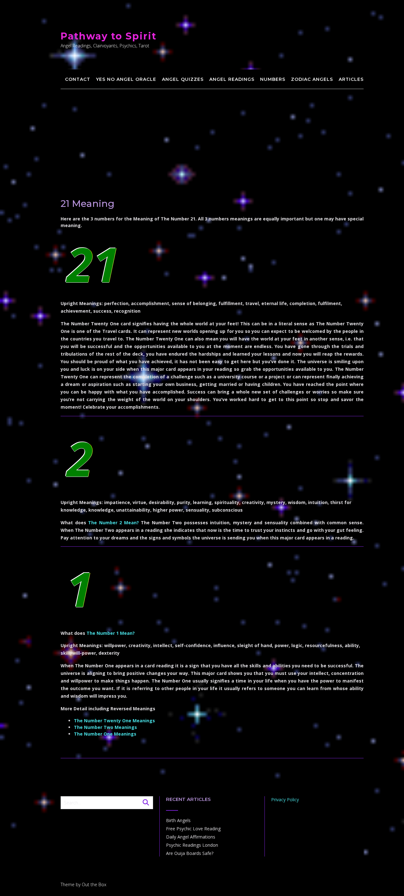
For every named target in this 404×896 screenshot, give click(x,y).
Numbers (272, 79)
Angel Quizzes (183, 79)
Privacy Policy (285, 800)
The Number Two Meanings (105, 727)
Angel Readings (231, 79)
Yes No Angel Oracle (126, 79)
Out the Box (94, 884)
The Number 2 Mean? (113, 523)
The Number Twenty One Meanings (114, 721)
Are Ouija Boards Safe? (189, 853)
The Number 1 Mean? (110, 633)
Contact (77, 79)
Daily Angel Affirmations (190, 837)
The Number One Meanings (105, 734)
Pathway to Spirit (109, 36)
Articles (351, 79)
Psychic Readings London (192, 845)
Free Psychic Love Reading (193, 829)
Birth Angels (178, 820)
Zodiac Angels (312, 79)
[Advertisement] (212, 136)
